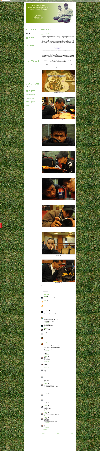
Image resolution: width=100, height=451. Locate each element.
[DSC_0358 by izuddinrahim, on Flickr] (59, 281)
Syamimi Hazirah (46, 310)
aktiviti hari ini (27, 95)
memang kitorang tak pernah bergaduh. (30, 94)
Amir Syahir (45, 328)
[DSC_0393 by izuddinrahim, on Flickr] (59, 91)
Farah (44, 332)
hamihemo (45, 296)
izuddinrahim (45, 356)
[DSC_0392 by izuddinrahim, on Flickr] (59, 200)
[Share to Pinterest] (47, 291)
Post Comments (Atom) (59, 435)
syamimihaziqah (46, 316)
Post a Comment (45, 429)
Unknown (45, 300)
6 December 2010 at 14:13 (47, 298)
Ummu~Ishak (46, 336)
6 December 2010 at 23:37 (47, 403)
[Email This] (43, 291)
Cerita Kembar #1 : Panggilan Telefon (30, 101)
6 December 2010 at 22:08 (47, 350)
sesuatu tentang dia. (28, 106)
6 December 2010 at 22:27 (47, 354)
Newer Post (43, 433)
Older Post (72, 433)
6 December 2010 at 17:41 (47, 330)
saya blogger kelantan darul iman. (30, 102)
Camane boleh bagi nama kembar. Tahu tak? (31, 97)
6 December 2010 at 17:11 (47, 326)
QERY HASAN (46, 324)
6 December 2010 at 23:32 (47, 361)
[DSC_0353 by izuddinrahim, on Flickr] (59, 173)
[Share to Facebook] (46, 291)
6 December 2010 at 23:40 (47, 422)
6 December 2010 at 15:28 (47, 322)
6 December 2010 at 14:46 (47, 308)
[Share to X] (45, 291)
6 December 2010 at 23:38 (47, 410)
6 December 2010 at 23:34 (47, 381)
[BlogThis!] (44, 291)
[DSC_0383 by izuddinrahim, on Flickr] (59, 227)
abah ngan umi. (28, 105)
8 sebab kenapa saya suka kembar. (30, 98)
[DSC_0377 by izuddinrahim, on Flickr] (59, 254)
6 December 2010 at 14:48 (47, 314)
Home (58, 433)
